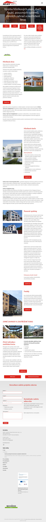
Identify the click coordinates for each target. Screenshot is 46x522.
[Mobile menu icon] (42, 3)
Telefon (5, 400)
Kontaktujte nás (6, 442)
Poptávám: (5, 405)
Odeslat (5, 423)
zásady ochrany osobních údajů (30, 519)
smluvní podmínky (39, 519)
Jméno (4, 390)
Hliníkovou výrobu (8, 409)
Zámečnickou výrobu (8, 407)
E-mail (4, 396)
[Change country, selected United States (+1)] (4, 403)
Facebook (11, 440)
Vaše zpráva (6, 411)
